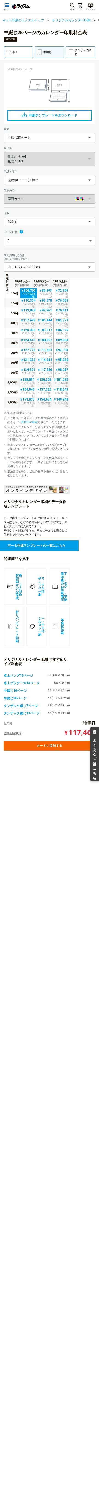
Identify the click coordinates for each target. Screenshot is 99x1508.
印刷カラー (10, 190)
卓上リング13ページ (18, 675)
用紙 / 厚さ (10, 171)
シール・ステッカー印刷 (41, 626)
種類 (6, 129)
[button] (49, 137)
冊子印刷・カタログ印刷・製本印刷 (64, 586)
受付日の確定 (29, 422)
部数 (6, 213)
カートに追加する (49, 745)
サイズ (8, 148)
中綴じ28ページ (15, 698)
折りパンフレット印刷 (17, 626)
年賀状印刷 (62, 626)
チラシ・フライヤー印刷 (41, 587)
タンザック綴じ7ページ (21, 706)
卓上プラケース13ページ (22, 683)
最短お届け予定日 (16, 257)
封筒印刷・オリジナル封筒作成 (19, 587)
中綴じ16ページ (15, 690)
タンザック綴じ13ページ (22, 713)
